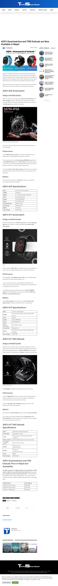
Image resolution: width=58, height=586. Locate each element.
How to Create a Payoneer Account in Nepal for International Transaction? (33, 549)
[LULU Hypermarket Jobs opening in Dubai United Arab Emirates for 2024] (41, 77)
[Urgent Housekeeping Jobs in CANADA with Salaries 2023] (41, 89)
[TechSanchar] (4, 48)
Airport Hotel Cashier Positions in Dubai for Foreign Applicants (49, 83)
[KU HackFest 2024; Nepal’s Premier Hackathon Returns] (41, 59)
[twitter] (19, 532)
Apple (22, 75)
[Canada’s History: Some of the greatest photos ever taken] (41, 53)
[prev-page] (4, 555)
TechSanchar (9, 47)
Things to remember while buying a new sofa (24, 550)
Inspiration (24, 548)
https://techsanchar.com (16, 530)
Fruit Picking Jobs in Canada (49, 95)
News (7, 547)
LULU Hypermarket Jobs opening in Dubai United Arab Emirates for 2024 (49, 77)
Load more (47, 100)
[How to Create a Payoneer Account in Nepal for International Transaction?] (41, 71)
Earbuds (8, 500)
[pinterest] (16, 532)
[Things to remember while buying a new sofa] (41, 65)
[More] (32, 507)
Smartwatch (17, 497)
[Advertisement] (29, 23)
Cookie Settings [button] (6, 582)
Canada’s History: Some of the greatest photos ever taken (6, 550)
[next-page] (6, 555)
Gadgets (7, 497)
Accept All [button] (15, 582)
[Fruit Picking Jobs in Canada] (41, 95)
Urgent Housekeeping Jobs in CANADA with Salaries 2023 (49, 89)
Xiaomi (27, 75)
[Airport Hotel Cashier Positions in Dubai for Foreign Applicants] (41, 83)
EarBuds (12, 497)
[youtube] (22, 532)
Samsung (18, 75)
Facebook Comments (7, 519)
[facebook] (11, 532)
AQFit (4, 497)
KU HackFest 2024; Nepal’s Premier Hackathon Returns (15, 549)
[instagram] (14, 532)
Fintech (33, 546)
